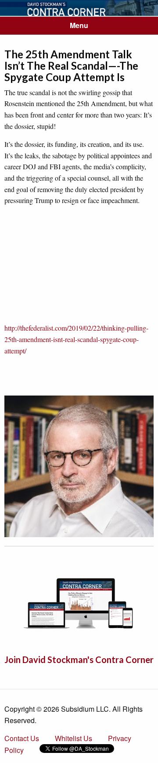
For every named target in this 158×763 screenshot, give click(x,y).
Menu (79, 25)
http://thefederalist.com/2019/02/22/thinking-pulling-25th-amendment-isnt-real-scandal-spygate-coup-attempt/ (76, 339)
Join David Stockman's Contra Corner (79, 659)
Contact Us (21, 738)
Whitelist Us (73, 738)
